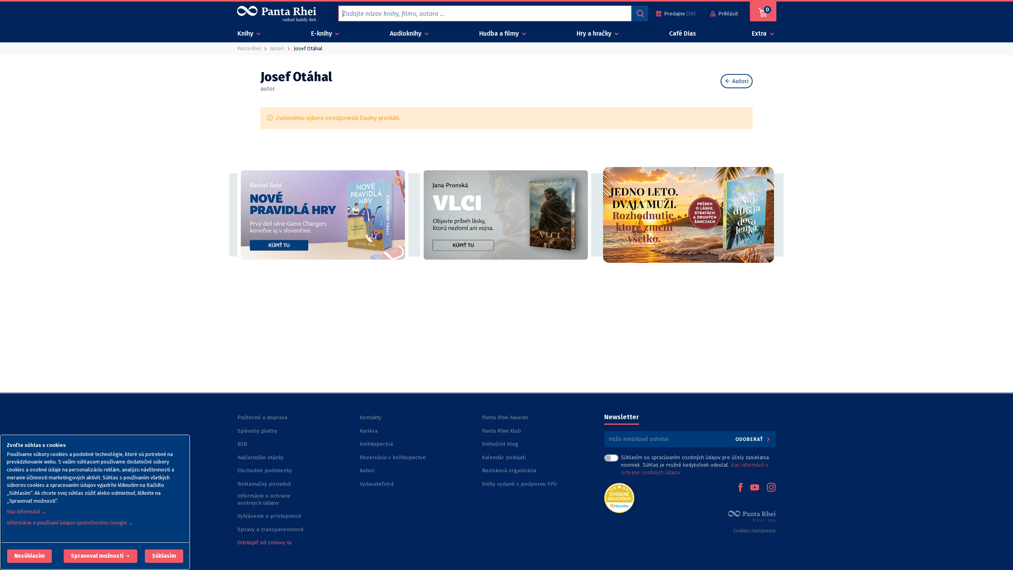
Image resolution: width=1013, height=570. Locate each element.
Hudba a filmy (499, 33)
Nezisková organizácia (509, 470)
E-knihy (322, 33)
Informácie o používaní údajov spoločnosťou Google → (70, 523)
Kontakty (370, 417)
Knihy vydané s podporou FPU (519, 484)
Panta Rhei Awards (505, 417)
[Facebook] (740, 488)
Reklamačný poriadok (264, 484)
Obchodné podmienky (264, 470)
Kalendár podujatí (504, 457)
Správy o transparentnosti (271, 529)
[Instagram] (771, 488)
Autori (739, 81)
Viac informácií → (26, 512)
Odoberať (750, 439)
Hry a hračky (595, 33)
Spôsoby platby (257, 431)
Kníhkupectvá (376, 444)
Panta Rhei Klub (501, 431)
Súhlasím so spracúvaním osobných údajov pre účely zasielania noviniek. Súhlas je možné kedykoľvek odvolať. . (695, 464)
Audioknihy (406, 33)
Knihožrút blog (500, 444)
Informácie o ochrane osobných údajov (263, 499)
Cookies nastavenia (754, 531)
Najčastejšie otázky (260, 457)
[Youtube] (754, 488)
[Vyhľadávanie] (640, 13)
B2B (242, 444)
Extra (760, 33)
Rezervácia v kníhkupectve (393, 457)
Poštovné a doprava (262, 417)
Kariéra (369, 431)
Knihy (246, 33)
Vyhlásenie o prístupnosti (269, 516)
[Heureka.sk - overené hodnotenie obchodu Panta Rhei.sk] (619, 497)
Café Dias (682, 33)
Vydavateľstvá (377, 484)
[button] (29, 556)
